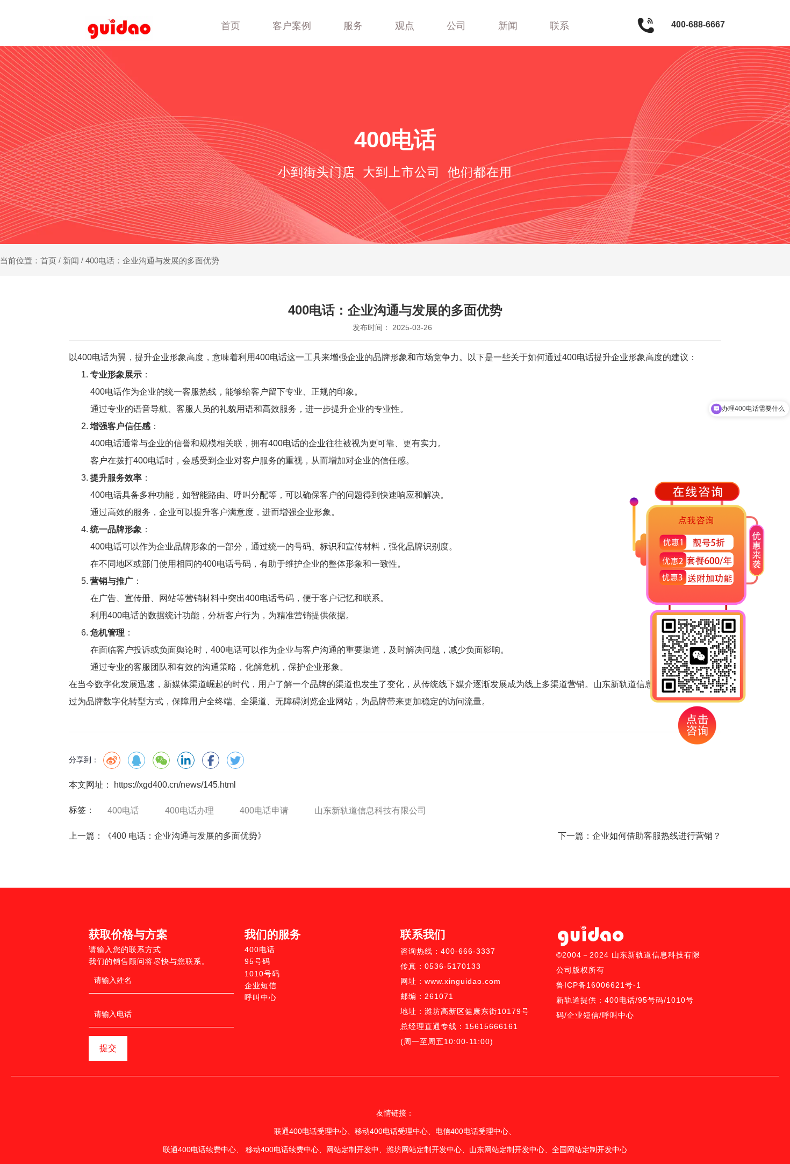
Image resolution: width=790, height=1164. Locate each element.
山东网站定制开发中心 (506, 1149)
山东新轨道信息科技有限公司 (370, 810)
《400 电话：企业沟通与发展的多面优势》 (184, 835)
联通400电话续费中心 (199, 1149)
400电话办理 (189, 810)
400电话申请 (264, 810)
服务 (353, 25)
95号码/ (652, 1000)
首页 (230, 25)
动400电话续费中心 (286, 1149)
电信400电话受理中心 (471, 1131)
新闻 (508, 25)
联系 (559, 25)
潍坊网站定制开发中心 (424, 1149)
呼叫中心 (261, 997)
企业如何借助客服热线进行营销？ (656, 835)
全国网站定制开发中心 (589, 1149)
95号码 (257, 961)
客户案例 (291, 25)
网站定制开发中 (352, 1149)
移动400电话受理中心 (391, 1131)
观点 (404, 25)
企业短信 (261, 985)
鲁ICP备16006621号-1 (598, 985)
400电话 (123, 810)
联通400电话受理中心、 (314, 1131)
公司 (456, 25)
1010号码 (262, 973)
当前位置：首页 (29, 260)
